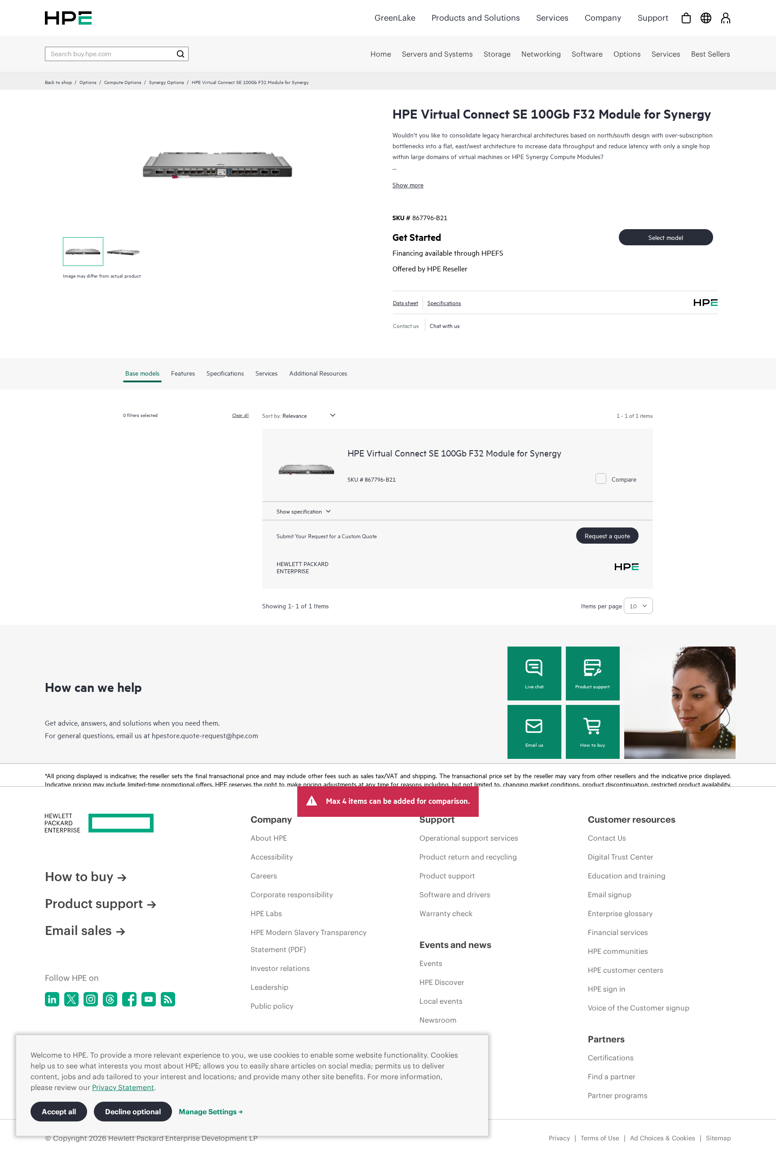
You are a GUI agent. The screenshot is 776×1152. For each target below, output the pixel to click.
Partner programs (618, 1095)
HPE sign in (607, 988)
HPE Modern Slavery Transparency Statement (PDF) (308, 941)
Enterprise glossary (620, 913)
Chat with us (445, 325)
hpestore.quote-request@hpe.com (205, 735)
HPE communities (618, 951)
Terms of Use (600, 1138)
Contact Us (607, 837)
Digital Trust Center (620, 856)
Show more (407, 184)
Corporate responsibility (292, 894)
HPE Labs (266, 913)
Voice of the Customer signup (638, 1007)
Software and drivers (454, 894)
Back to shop (58, 81)
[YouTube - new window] (148, 999)
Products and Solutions (476, 18)
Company (603, 18)
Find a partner (611, 1076)
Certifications (611, 1057)
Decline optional (133, 1111)
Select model (665, 237)
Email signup (609, 894)
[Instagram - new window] (91, 999)
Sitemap (718, 1138)
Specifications (444, 302)
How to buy (592, 744)
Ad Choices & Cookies (662, 1138)
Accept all (59, 1111)
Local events (441, 1001)
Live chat (534, 686)
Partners (606, 1039)
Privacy (559, 1138)
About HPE (269, 837)
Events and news (455, 944)
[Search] (180, 54)
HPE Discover (441, 982)
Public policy (272, 1005)
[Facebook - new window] (129, 999)
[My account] (725, 18)
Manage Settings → (211, 1111)
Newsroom (438, 1019)
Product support (592, 686)
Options (88, 81)
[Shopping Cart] (686, 18)
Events (430, 963)
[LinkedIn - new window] (52, 999)
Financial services (618, 932)
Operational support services (468, 837)
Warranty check (445, 913)
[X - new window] (71, 999)
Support (653, 18)
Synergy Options (166, 81)
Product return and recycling (468, 856)
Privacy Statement (123, 1087)
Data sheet (405, 302)
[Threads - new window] (110, 999)
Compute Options (122, 81)
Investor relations (280, 968)
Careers (264, 875)
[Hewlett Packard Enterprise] (68, 18)
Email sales (78, 930)
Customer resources (631, 819)
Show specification (299, 511)
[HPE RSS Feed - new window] (168, 999)
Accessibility (272, 856)
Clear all (240, 414)
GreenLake (395, 18)
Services (552, 18)
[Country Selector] (706, 18)
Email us (534, 744)
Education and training (627, 875)
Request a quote (607, 535)
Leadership (269, 987)
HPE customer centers (625, 970)
